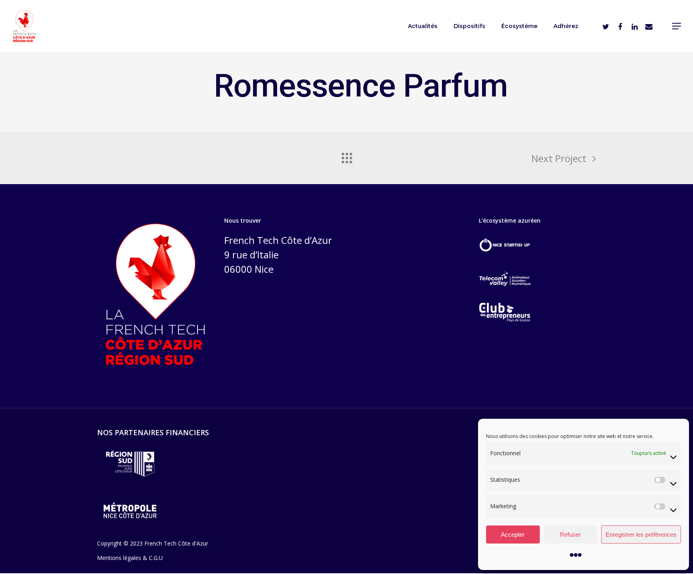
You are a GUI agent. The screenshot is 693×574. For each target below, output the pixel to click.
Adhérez (565, 26)
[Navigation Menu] (677, 26)
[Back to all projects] (346, 156)
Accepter (513, 534)
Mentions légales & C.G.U (130, 558)
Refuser (570, 534)
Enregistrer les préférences (641, 534)
